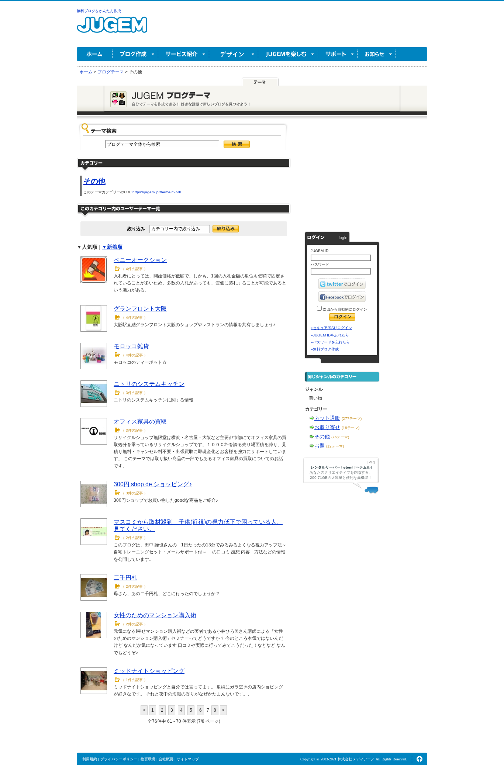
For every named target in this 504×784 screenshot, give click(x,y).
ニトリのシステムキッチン (149, 384)
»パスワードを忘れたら (330, 342)
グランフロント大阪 (140, 308)
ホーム (95, 54)
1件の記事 (134, 680)
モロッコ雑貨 (131, 346)
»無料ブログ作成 (325, 349)
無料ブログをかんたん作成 (99, 11)
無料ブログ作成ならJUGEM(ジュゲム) (112, 29)
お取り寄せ (327, 427)
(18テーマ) (350, 428)
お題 (319, 446)
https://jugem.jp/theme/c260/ (156, 192)
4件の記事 (134, 269)
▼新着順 (112, 247)
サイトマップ (188, 759)
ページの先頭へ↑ (419, 759)
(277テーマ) (352, 419)
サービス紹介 (183, 54)
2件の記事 (134, 538)
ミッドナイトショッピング (149, 671)
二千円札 (125, 577)
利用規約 (89, 759)
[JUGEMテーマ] (260, 81)
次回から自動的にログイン (344, 309)
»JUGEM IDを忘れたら (330, 335)
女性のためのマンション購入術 (155, 615)
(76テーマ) (340, 437)
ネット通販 (327, 418)
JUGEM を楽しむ (288, 54)
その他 (94, 181)
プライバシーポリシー (118, 759)
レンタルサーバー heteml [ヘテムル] (341, 467)
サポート (338, 54)
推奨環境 (148, 759)
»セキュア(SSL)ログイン (331, 328)
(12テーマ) (335, 446)
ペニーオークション (140, 260)
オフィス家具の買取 (140, 421)
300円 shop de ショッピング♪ (153, 484)
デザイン (233, 54)
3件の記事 (134, 393)
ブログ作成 (135, 54)
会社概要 (166, 759)
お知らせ (377, 54)
